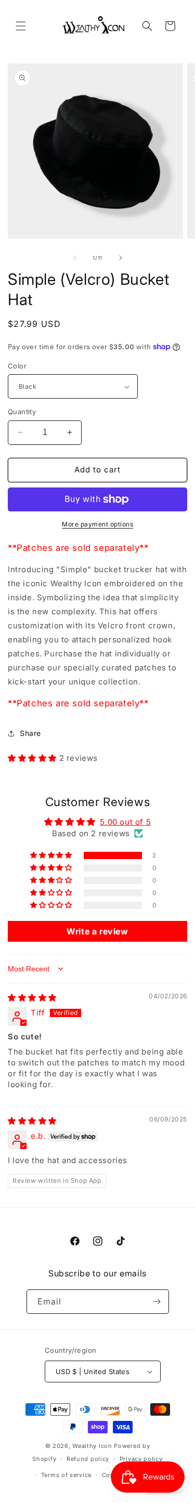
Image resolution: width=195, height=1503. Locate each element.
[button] (20, 26)
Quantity (22, 411)
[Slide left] (74, 257)
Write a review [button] (97, 931)
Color (17, 366)
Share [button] (30, 733)
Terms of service (66, 1475)
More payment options (97, 524)
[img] (32, 998)
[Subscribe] (157, 1301)
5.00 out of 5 (125, 822)
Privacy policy (141, 1458)
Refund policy (88, 1458)
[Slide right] (120, 257)
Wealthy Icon (92, 1445)
